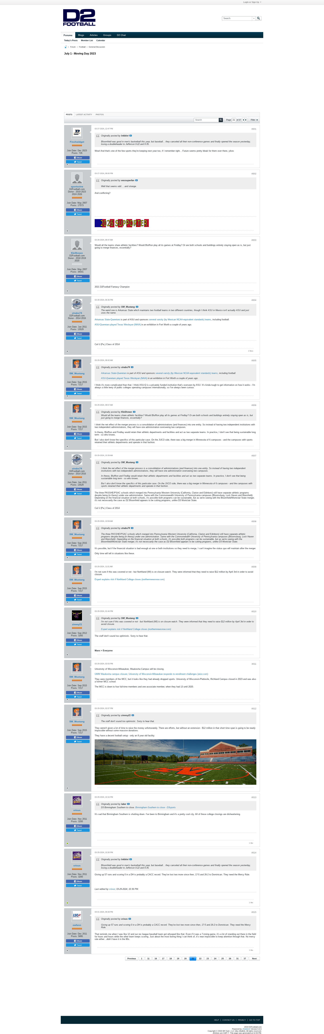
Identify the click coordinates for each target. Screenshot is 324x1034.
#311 (254, 664)
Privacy (242, 1020)
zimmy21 (77, 624)
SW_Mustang (77, 373)
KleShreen (77, 253)
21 (193, 958)
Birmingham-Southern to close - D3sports (155, 807)
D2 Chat (121, 35)
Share (79, 158)
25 (222, 958)
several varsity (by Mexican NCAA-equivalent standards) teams (180, 319)
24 (215, 958)
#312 (254, 708)
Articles (94, 35)
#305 (254, 360)
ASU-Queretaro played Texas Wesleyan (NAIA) (118, 324)
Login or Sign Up (251, 2)
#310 (254, 611)
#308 (254, 521)
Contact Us (228, 1020)
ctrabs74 (77, 313)
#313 (254, 797)
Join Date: (72, 150)
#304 (254, 300)
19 (178, 958)
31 (237, 958)
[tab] (69, 114)
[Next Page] (246, 120)
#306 (254, 405)
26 (230, 958)
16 (156, 958)
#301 (254, 129)
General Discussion (97, 47)
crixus (76, 810)
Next (254, 958)
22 (200, 958)
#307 (254, 456)
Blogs (81, 35)
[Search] (258, 18)
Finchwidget (77, 141)
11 (148, 958)
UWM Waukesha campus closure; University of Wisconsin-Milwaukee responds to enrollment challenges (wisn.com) (151, 674)
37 (245, 958)
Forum (73, 47)
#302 (254, 174)
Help (216, 1020)
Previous (131, 958)
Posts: (75, 153)
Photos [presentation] (100, 115)
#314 (254, 853)
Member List (87, 40)
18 (170, 958)
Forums (68, 35)
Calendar (100, 40)
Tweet (79, 161)
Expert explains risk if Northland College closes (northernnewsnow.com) (130, 579)
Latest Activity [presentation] (84, 115)
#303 (254, 240)
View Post (130, 135)
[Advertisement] (162, 82)
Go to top (254, 1020)
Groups (107, 35)
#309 (254, 567)
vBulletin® (246, 1029)
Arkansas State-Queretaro (107, 319)
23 (208, 958)
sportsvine (77, 186)
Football (82, 47)
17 (163, 958)
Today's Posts (71, 40)
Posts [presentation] (69, 115)
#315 (254, 912)
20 (185, 958)
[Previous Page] (243, 120)
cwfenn (77, 925)
